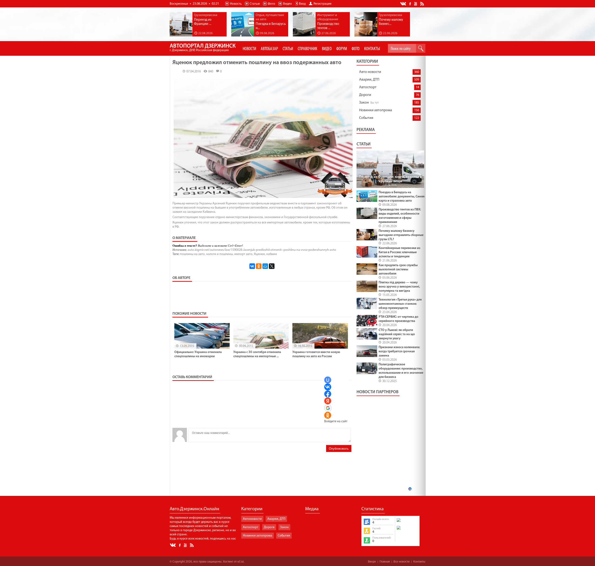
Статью (255, 4)
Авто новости (370, 72)
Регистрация (322, 4)
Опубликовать (339, 448)
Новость (236, 4)
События (366, 118)
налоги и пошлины (219, 254)
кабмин (271, 254)
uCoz (240, 561)
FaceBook (410, 3)
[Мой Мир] (265, 266)
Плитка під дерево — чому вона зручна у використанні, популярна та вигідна (399, 287)
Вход (302, 4)
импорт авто (243, 254)
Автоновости (252, 519)
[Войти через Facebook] (327, 393)
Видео (287, 4)
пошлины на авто (192, 254)
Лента (422, 3)
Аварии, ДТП (369, 80)
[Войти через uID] (327, 379)
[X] (271, 266)
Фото (271, 4)
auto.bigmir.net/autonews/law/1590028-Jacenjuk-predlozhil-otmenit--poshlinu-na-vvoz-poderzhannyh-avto (262, 250)
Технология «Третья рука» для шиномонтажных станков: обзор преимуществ (400, 304)
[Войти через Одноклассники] (327, 415)
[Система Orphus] (407, 530)
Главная (385, 561)
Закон (364, 103)
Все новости (401, 561)
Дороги (365, 95)
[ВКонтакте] (252, 266)
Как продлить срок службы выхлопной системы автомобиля (398, 269)
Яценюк (259, 254)
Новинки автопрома (375, 110)
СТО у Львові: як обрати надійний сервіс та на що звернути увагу (397, 334)
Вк (403, 4)
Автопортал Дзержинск (203, 47)
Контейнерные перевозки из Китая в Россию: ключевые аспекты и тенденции (399, 252)
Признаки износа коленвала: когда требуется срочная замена (399, 351)
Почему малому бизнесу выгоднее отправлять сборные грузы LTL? (401, 235)
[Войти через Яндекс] (327, 400)
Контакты (419, 561)
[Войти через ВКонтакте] (327, 386)
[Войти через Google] (328, 408)
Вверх (372, 561)
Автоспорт (368, 87)
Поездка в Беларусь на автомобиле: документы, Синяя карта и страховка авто (401, 197)
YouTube (416, 3)
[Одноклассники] (258, 266)
